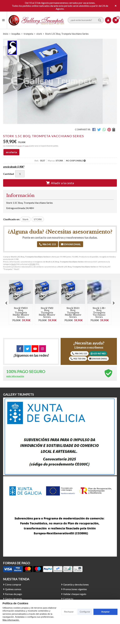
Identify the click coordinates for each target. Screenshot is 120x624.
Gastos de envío (13, 598)
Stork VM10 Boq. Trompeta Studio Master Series (21, 313)
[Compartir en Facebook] (94, 130)
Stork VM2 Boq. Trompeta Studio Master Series (47, 313)
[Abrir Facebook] (20, 349)
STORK (32, 264)
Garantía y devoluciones (76, 584)
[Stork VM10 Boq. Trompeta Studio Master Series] (21, 292)
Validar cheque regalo (74, 593)
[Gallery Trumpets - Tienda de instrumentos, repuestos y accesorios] (36, 20)
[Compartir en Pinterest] (109, 130)
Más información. (11, 620)
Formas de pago (13, 593)
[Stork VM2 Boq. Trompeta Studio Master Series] (47, 292)
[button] (113, 303)
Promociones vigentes (75, 589)
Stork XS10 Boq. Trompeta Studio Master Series (73, 313)
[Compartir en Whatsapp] (104, 130)
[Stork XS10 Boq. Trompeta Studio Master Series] (73, 292)
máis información (15, 376)
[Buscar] (99, 20)
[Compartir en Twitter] (99, 130)
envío (19, 146)
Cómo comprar (13, 584)
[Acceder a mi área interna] (108, 20)
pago (26, 146)
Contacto (68, 598)
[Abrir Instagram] (42, 349)
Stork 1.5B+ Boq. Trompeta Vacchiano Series (99, 313)
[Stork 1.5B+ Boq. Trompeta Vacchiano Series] (99, 292)
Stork (13, 264)
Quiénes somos (13, 589)
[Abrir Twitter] (27, 349)
